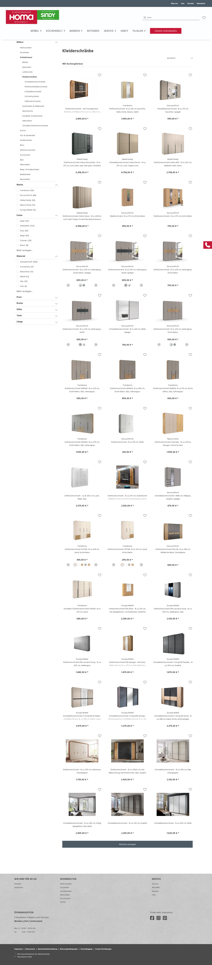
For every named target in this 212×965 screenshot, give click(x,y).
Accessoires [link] (65, 898)
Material (21, 256)
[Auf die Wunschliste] (99, 75)
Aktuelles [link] (156, 887)
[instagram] (158, 917)
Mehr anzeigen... (25, 250)
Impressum (18, 949)
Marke (20, 184)
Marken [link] (155, 891)
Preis (19, 297)
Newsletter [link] (201, 3)
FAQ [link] (154, 894)
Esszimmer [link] (64, 887)
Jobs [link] (182, 3)
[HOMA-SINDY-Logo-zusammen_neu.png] (33, 18)
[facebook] (152, 917)
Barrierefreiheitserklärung (47, 949)
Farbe (19, 215)
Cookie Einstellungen (103, 949)
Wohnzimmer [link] (66, 883)
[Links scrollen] (68, 285)
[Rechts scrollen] (96, 285)
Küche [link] (63, 901)
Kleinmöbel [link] (65, 894)
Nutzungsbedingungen (69, 949)
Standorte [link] (18, 887)
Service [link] (155, 883)
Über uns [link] (174, 3)
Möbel (20, 42)
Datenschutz (30, 949)
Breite (20, 303)
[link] (207, 245)
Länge (20, 321)
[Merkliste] (204, 17)
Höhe (19, 309)
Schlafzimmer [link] (66, 891)
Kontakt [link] (190, 3)
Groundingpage (86, 949)
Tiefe (19, 315)
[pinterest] (165, 917)
